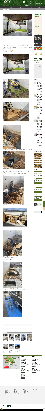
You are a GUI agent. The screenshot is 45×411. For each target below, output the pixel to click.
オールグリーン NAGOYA (26, 390)
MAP (27, 359)
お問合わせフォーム (35, 389)
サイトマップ (34, 391)
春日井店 (35, 187)
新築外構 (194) (15, 391)
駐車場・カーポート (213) (16, 392)
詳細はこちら (22, 360)
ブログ (24, 7)
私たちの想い (6, 391)
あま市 (36, 180)
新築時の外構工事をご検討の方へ (8, 392)
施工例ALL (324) (15, 390)
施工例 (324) (15, 7)
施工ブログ (6, 9)
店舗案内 (32, 7)
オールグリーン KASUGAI (26, 393)
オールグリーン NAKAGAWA (26, 392)
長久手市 (35, 197)
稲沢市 (38, 180)
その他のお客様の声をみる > (39, 145)
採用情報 (35, 7)
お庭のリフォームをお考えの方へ (8, 393)
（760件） (38, 79)
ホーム (5, 7)
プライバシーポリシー (35, 392)
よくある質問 (34, 390)
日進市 (41, 197)
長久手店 (35, 196)
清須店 (35, 178)
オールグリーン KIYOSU (26, 391)
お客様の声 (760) (20, 7)
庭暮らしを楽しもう (10, 7)
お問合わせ (39, 7)
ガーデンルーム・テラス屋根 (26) (17, 393)
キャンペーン (27, 7)
